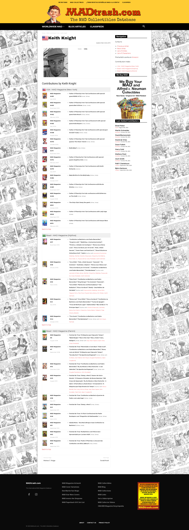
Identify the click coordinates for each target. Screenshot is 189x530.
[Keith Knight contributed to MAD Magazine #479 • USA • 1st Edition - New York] (45, 168)
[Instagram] (36, 495)
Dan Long (77, 389)
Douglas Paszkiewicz (96, 357)
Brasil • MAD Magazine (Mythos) (127, 68)
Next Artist (121, 49)
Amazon (135, 57)
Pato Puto (81, 293)
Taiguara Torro (73, 293)
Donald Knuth (104, 460)
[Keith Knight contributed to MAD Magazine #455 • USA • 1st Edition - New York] (45, 96)
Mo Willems (101, 256)
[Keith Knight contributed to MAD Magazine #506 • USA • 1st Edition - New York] (45, 214)
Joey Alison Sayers (92, 340)
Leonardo (101, 307)
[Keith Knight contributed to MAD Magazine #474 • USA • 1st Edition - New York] (45, 159)
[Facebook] (29, 495)
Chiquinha (95, 256)
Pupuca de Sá (82, 258)
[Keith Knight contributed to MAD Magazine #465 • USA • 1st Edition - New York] (45, 123)
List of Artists (122, 51)
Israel (116, 127)
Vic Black (71, 357)
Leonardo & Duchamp (100, 253)
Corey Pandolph (91, 258)
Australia (117, 132)
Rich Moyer (103, 319)
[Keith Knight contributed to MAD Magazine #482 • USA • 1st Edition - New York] (45, 177)
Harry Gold (119, 149)
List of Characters (124, 53)
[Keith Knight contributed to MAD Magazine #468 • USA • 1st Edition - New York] (45, 132)
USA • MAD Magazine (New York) (128, 66)
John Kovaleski (86, 372)
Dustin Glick (101, 340)
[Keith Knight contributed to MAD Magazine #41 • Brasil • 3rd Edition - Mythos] (45, 301)
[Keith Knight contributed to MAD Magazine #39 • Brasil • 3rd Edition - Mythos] (45, 281)
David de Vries (121, 140)
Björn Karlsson (121, 168)
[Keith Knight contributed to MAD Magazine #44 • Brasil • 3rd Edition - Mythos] (45, 318)
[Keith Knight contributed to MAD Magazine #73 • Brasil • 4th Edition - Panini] (45, 443)
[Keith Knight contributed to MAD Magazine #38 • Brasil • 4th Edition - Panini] (45, 397)
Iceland (117, 165)
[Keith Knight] (56, 62)
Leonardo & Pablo (74, 273)
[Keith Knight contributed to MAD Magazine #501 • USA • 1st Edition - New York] (45, 205)
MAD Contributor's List (53, 33)
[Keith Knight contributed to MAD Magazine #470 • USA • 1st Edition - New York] (45, 141)
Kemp (81, 273)
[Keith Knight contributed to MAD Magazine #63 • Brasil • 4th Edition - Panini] (45, 434)
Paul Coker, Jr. (73, 258)
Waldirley (71, 256)
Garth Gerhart (100, 258)
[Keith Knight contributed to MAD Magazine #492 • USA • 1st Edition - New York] (45, 195)
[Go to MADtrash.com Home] (94, 14)
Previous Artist (123, 46)
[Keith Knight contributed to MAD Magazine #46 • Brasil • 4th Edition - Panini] (45, 416)
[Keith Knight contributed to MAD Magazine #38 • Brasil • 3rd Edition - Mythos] (45, 264)
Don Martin (76, 310)
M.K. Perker (100, 293)
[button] (143, 26)
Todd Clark (78, 392)
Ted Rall (77, 256)
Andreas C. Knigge (49, 460)
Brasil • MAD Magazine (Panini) (127, 71)
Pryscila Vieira (89, 293)
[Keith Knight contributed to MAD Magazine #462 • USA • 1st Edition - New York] (45, 114)
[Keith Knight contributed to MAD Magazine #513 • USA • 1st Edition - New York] (45, 223)
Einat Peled (119, 126)
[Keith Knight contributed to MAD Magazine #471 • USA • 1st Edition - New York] (45, 150)
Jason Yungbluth (86, 392)
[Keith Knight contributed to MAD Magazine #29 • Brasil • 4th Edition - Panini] (45, 378)
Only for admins (49, 471)
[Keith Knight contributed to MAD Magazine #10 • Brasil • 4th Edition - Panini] (45, 366)
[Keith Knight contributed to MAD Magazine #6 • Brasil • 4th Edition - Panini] (45, 337)
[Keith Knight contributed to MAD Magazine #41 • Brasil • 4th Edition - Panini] (45, 407)
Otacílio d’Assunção (85, 256)
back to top (46, 229)
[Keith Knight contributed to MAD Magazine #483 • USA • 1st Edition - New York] (45, 186)
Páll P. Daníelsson (122, 164)
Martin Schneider (122, 130)
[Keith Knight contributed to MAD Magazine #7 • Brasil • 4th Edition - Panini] (45, 349)
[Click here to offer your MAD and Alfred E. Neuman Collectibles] (131, 118)
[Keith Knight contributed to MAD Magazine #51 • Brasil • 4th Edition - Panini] (45, 425)
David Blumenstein (123, 135)
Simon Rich (101, 290)
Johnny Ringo (84, 389)
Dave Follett (120, 145)
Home (43, 33)
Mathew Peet (120, 154)
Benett (76, 313)
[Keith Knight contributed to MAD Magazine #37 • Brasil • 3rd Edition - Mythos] (45, 241)
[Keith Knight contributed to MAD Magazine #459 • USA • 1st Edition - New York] (45, 105)
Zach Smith (119, 159)
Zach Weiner (78, 357)
